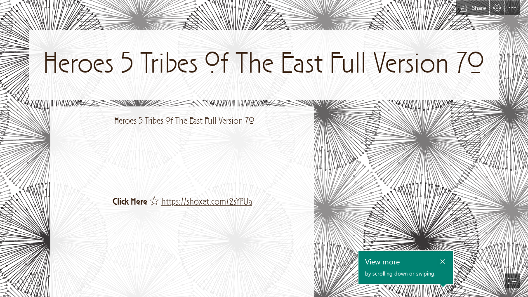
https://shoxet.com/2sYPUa (206, 202)
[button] (472, 7)
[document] (264, 148)
